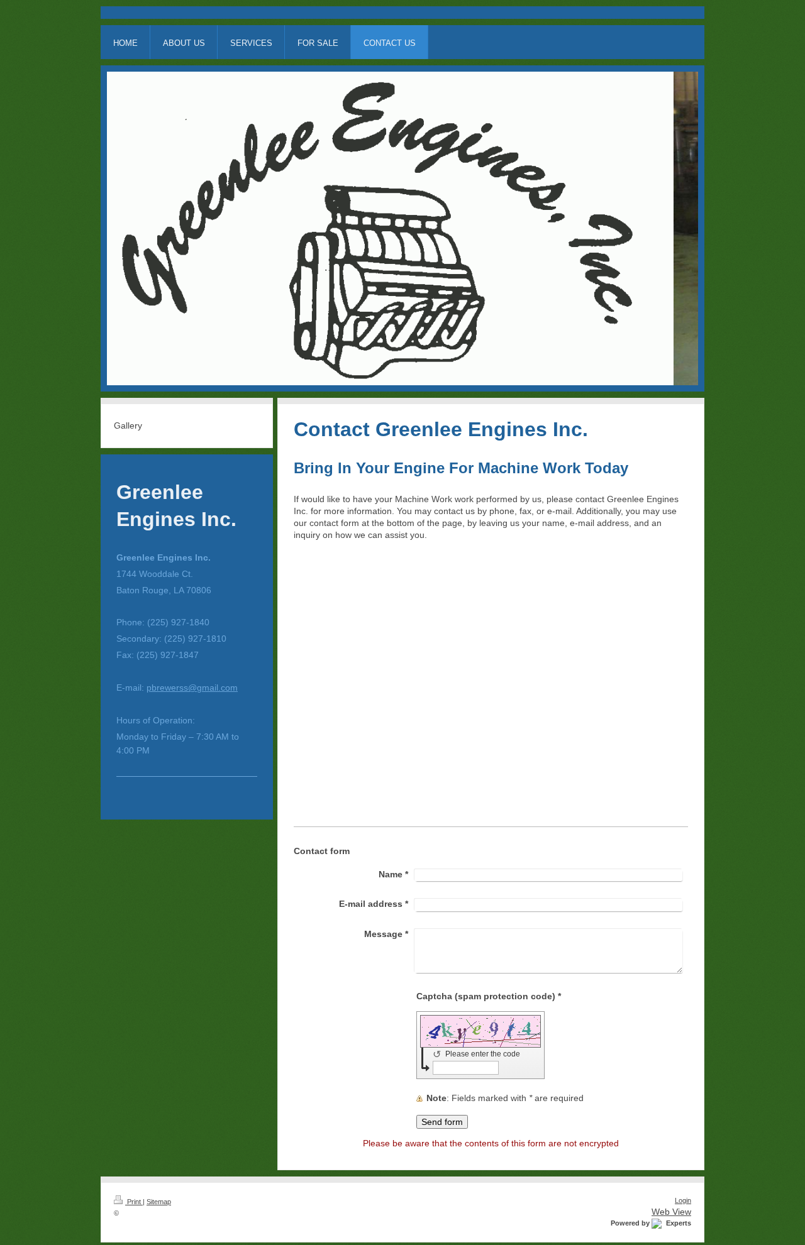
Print (134, 1201)
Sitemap (159, 1201)
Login (683, 1200)
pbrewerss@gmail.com (192, 688)
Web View (671, 1212)
